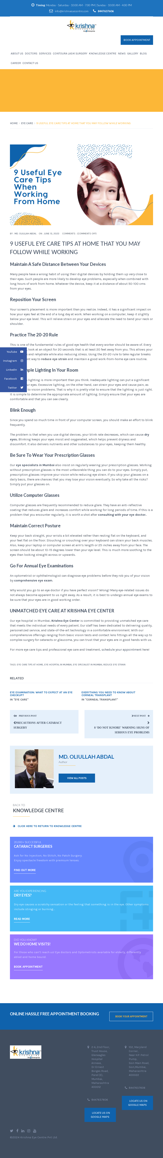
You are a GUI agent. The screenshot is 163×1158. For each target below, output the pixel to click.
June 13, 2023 (51, 233)
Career (16, 63)
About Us (17, 53)
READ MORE (22, 919)
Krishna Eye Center (65, 621)
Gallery (132, 53)
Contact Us (30, 63)
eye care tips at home (30, 664)
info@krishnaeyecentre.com (71, 11)
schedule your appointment (122, 649)
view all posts (76, 778)
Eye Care (27, 123)
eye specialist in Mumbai (87, 664)
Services (45, 53)
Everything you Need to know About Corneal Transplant (108, 694)
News (122, 53)
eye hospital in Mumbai (58, 664)
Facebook (10, 378)
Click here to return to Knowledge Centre (49, 826)
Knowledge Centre (102, 53)
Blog (143, 53)
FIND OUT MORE (25, 870)
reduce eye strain (114, 664)
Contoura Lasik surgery (70, 53)
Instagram (10, 360)
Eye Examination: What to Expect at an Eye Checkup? (41, 694)
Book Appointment (136, 40)
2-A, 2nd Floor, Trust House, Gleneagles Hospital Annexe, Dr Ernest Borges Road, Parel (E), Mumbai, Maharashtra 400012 (100, 1067)
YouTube (12, 352)
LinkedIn (11, 369)
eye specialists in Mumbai (35, 465)
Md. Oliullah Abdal (25, 233)
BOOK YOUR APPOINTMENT (131, 1016)
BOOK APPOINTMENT (28, 966)
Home (14, 123)
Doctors (31, 53)
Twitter (12, 387)
